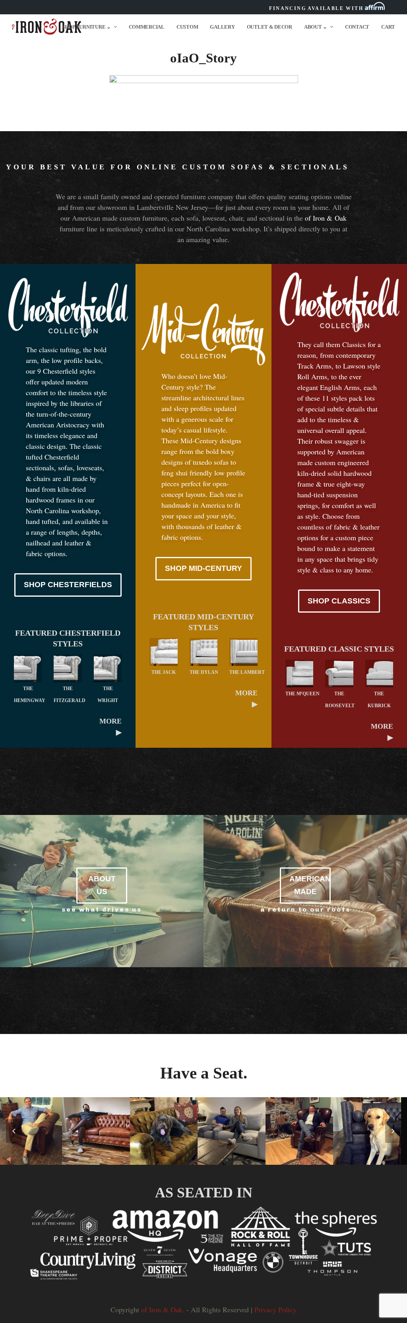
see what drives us (102, 909)
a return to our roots (305, 909)
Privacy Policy (275, 1309)
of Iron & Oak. (162, 1309)
